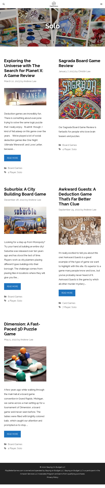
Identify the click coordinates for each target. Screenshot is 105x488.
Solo (19, 172)
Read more (12, 158)
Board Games (15, 168)
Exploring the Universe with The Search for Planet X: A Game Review (23, 68)
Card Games (68, 303)
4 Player (12, 172)
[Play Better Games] (54, 4)
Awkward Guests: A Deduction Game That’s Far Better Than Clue (77, 196)
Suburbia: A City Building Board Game (25, 191)
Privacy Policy (52, 477)
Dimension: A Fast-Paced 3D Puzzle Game (22, 329)
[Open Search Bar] (3, 4)
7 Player (66, 307)
